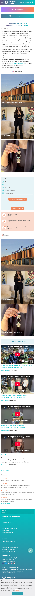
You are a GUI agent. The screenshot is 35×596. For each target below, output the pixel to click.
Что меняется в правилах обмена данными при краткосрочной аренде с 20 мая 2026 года (15, 486)
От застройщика (10, 182)
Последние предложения (10, 547)
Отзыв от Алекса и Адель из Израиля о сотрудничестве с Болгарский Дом (14, 396)
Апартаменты (10, 190)
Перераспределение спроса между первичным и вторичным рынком (16, 500)
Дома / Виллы (6, 522)
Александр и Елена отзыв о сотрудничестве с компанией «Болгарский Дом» (16, 366)
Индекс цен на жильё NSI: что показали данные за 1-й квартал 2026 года (17, 493)
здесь (17, 590)
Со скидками (6, 540)
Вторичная (5, 530)
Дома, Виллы (9, 187)
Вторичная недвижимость (13, 179)
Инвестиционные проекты (10, 551)
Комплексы (9, 193)
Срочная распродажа (8, 549)
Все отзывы (5, 470)
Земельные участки (8, 541)
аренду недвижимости (17, 63)
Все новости (5, 503)
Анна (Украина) (6, 455)
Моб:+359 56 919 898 (8, 559)
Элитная (4, 538)
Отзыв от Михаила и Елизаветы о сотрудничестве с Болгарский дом (13, 426)
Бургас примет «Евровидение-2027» (12, 480)
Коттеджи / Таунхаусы (9, 528)
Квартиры (9, 184)
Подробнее (5, 370)
